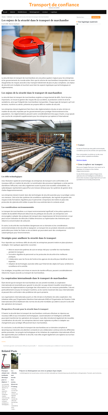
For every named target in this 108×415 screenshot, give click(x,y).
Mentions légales (82, 160)
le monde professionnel (93, 180)
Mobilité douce (22, 12)
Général (12, 12)
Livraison (45, 12)
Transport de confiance (54, 4)
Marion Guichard (14, 24)
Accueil (5, 12)
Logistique (54, 12)
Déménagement (34, 12)
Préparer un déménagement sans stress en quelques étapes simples (40, 371)
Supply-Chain (87, 167)
